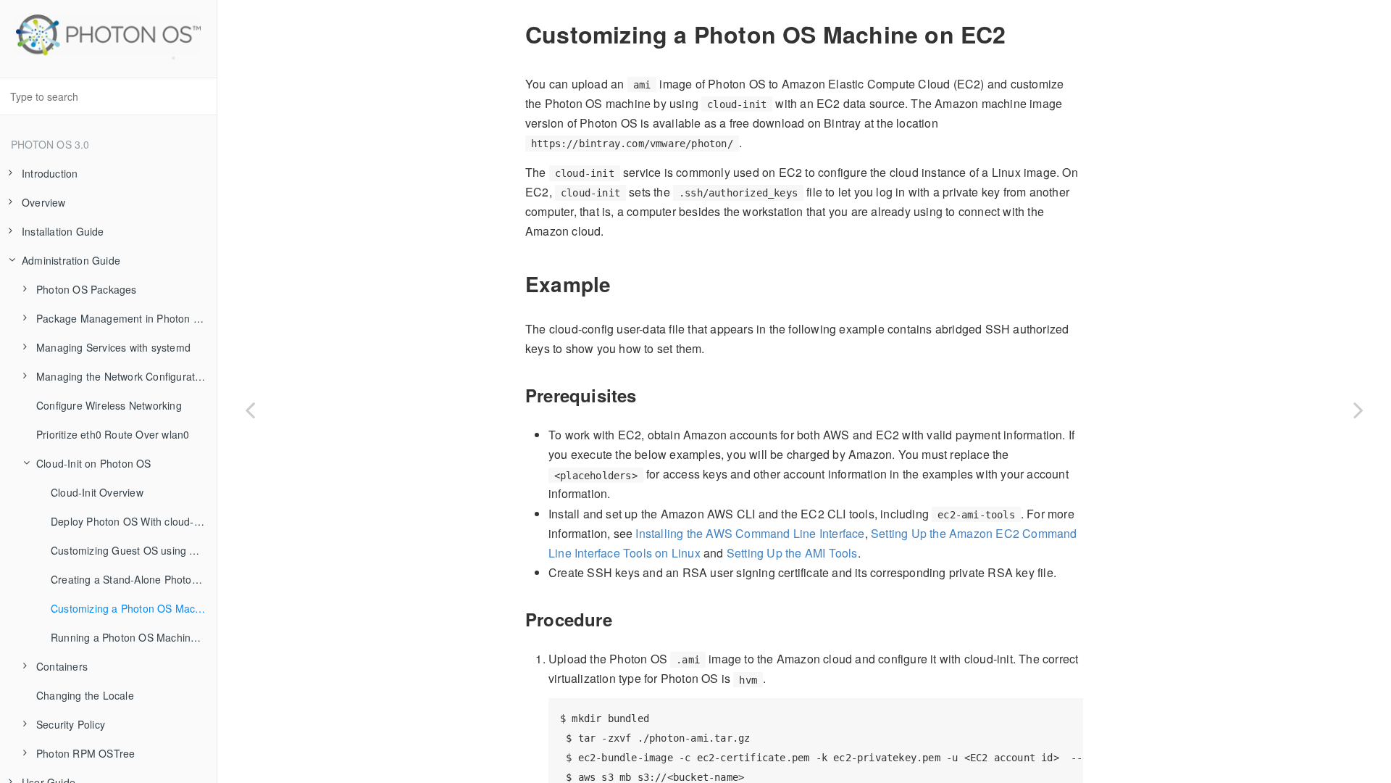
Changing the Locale (85, 695)
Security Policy (70, 724)
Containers (62, 666)
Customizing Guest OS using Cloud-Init (134, 550)
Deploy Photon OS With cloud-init (129, 521)
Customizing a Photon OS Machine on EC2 (134, 608)
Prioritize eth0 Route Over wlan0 (112, 434)
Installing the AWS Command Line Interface (749, 533)
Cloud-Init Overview (97, 492)
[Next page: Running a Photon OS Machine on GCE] (1358, 409)
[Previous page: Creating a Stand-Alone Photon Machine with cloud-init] (250, 409)
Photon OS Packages (86, 289)
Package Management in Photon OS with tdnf (126, 318)
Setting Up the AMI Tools (792, 552)
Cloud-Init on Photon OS (93, 463)
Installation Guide (63, 231)
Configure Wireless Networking (109, 405)
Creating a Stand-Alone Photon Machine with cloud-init (134, 579)
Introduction (50, 173)
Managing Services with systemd (113, 347)
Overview (44, 202)
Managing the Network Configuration (122, 376)
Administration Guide (71, 260)
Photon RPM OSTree (85, 753)
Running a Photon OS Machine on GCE (134, 637)
